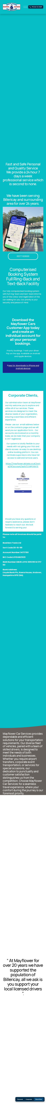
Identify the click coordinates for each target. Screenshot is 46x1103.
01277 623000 (23, 256)
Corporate (29, 1099)
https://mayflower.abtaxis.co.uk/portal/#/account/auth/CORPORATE (23, 465)
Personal (20, 1099)
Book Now (39, 1099)
